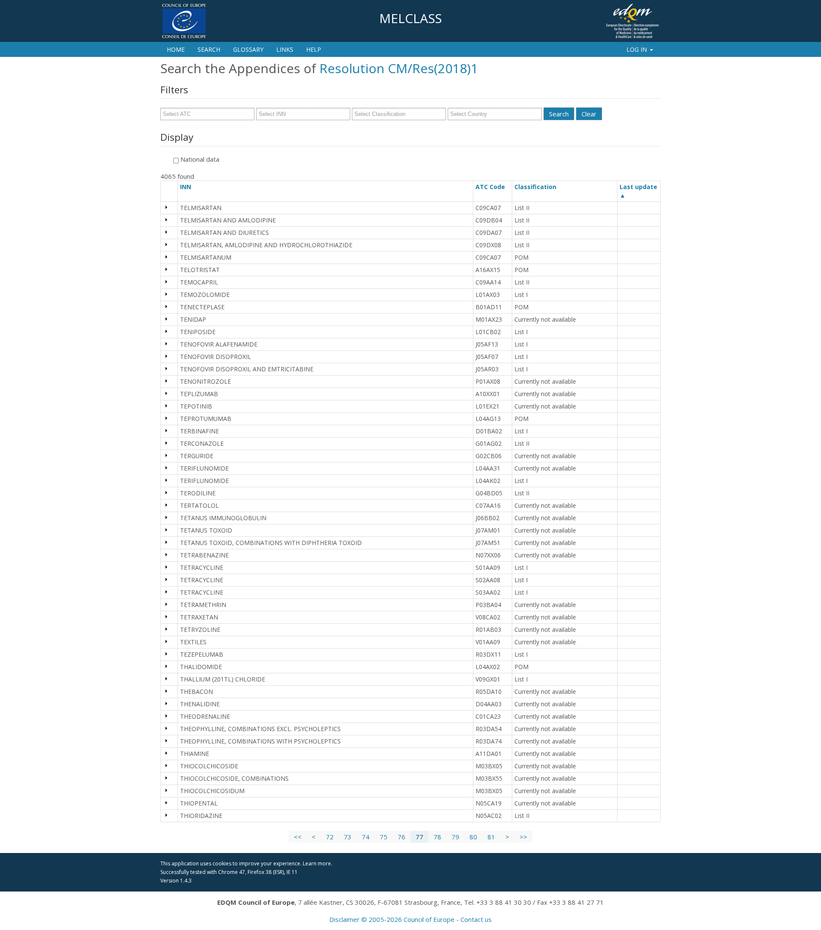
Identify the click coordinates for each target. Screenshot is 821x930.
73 (347, 836)
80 (473, 836)
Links (284, 49)
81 (491, 836)
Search (209, 49)
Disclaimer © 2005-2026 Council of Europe (392, 919)
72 (330, 836)
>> (523, 836)
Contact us (476, 919)
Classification (539, 187)
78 (437, 836)
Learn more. (317, 863)
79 (455, 836)
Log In (636, 49)
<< (297, 836)
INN (189, 187)
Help (313, 49)
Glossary (248, 49)
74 (365, 836)
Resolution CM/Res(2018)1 (398, 68)
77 (419, 836)
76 (401, 836)
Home (176, 49)
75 (383, 836)
